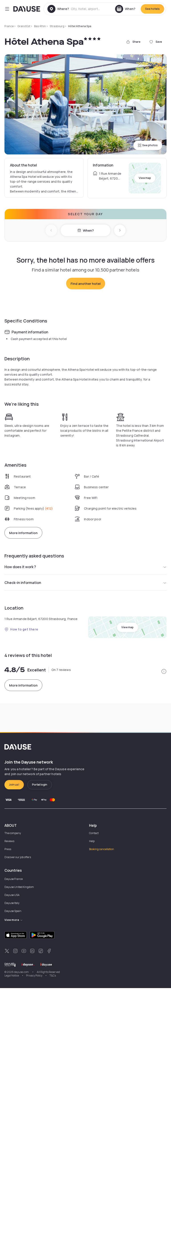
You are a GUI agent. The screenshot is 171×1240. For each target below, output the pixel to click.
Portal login (39, 784)
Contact (94, 833)
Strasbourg (57, 26)
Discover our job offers (17, 857)
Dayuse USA (12, 895)
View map (145, 178)
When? (88, 230)
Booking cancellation (101, 849)
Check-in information (22, 582)
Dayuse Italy (11, 903)
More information (23, 533)
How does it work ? (20, 566)
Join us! (14, 784)
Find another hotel (86, 283)
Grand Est (23, 26)
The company (12, 833)
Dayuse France (13, 879)
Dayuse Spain (12, 911)
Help (92, 841)
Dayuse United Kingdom (19, 887)
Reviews (9, 841)
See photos (150, 145)
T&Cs (52, 975)
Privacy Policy (34, 975)
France (9, 26)
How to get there (24, 629)
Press (7, 849)
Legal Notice (11, 975)
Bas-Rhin (40, 26)
